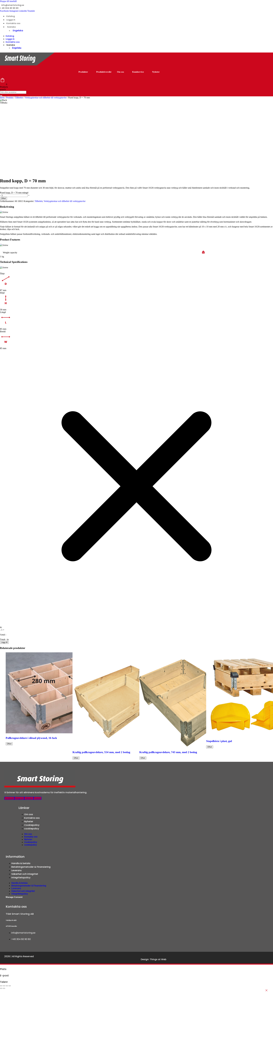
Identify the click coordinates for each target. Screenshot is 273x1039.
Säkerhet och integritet (24, 874)
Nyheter (156, 72)
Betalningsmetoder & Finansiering (30, 867)
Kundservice (138, 72)
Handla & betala (20, 863)
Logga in (10, 19)
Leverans (16, 870)
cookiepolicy (31, 828)
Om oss (120, 72)
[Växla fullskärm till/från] (4, 985)
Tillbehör (19, 97)
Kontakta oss (13, 23)
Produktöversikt (103, 72)
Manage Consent (14, 897)
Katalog (10, 16)
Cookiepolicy (31, 825)
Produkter (83, 72)
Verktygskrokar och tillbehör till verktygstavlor (46, 97)
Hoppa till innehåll (8, 1)
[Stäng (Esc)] (10, 985)
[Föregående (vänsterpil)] (1, 988)
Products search (4, 88)
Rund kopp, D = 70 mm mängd (14, 192)
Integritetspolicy (20, 877)
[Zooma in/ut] (1, 985)
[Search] (1, 95)
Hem (2, 97)
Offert (3, 198)
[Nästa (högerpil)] (4, 988)
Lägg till (4, 642)
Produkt (9, 97)
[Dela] (7, 985)
